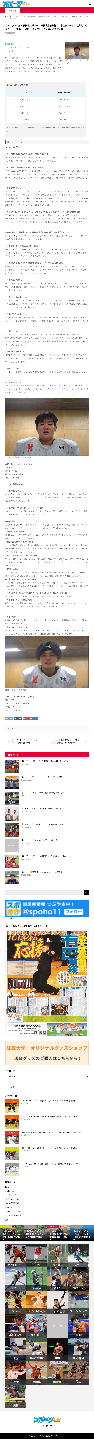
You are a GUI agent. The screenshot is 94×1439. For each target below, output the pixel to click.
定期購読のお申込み (13, 1211)
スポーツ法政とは (12, 1199)
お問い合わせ (10, 1191)
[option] (12, 1233)
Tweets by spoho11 (12, 918)
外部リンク (9, 1207)
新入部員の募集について (14, 1215)
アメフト (13, 11)
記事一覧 (8, 1220)
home (7, 1187)
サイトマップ (10, 1195)
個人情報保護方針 (12, 1203)
